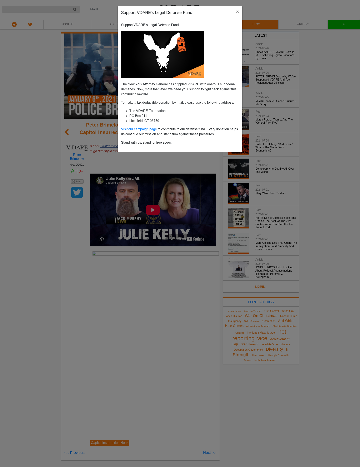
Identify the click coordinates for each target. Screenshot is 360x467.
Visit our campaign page (139, 129)
